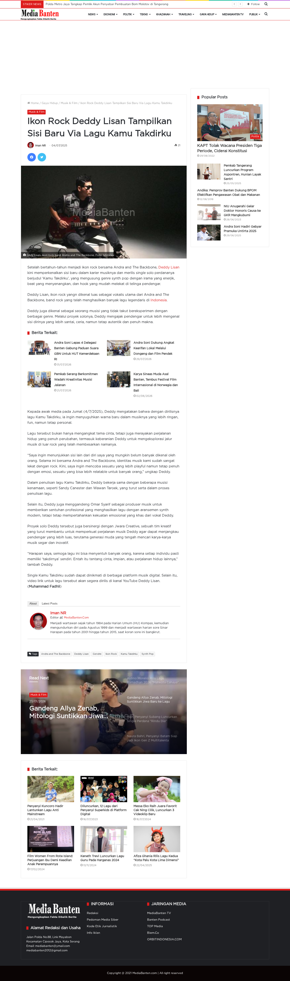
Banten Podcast (158, 919)
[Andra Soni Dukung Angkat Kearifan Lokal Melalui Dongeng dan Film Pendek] (118, 348)
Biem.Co (153, 933)
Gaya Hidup (207, 14)
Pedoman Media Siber (102, 919)
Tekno (144, 14)
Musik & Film (69, 103)
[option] (104, 711)
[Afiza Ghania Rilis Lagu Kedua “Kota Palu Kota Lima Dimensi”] (157, 839)
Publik (253, 14)
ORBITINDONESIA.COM (164, 939)
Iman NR (40, 146)
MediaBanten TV (232, 14)
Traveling (185, 14)
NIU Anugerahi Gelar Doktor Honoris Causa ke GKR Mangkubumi (242, 211)
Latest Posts (50, 603)
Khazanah (163, 14)
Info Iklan (93, 933)
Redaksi (92, 913)
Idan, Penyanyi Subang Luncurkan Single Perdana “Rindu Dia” (70, 713)
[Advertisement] (145, 56)
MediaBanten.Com (76, 618)
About (33, 603)
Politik (127, 14)
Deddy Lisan (168, 267)
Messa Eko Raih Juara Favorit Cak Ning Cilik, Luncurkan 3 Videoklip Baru (155, 810)
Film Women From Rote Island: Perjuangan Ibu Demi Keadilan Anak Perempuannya (50, 860)
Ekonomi (109, 14)
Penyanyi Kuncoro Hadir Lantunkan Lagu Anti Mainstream (45, 810)
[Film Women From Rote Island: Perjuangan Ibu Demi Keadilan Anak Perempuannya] (50, 839)
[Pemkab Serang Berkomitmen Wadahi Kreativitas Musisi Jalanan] (39, 379)
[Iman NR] (38, 628)
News (91, 14)
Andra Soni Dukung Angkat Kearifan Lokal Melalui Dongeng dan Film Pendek (154, 348)
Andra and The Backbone (55, 654)
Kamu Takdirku (129, 654)
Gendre (97, 654)
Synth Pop (147, 654)
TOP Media (155, 926)
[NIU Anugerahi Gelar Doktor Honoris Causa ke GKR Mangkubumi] (209, 212)
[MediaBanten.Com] (40, 14)
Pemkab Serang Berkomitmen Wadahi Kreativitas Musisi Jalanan (76, 379)
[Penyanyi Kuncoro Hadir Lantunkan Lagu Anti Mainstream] (50, 789)
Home (34, 103)
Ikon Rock (111, 654)
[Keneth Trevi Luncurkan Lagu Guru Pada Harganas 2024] (103, 839)
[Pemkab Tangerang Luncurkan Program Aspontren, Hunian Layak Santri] (209, 171)
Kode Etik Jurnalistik (102, 926)
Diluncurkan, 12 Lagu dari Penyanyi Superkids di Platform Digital (103, 810)
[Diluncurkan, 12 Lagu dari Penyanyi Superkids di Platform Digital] (103, 789)
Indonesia (159, 300)
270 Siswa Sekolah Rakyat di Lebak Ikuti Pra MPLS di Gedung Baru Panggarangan (102, 4)
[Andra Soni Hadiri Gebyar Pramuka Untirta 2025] (209, 232)
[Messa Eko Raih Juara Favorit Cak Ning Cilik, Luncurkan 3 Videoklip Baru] (157, 789)
